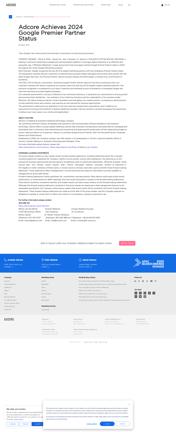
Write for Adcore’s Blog (11, 303)
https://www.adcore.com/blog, (63, 147)
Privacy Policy (18, 419)
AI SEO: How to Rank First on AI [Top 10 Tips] (93, 294)
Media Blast (45, 284)
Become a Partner (10, 297)
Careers (82, 264)
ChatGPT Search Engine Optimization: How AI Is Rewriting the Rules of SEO (102, 284)
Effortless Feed (46, 294)
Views (43, 287)
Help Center (45, 300)
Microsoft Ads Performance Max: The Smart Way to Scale (96, 281)
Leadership (7, 287)
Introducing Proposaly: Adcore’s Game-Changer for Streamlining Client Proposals (104, 300)
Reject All (25, 424)
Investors (93, 264)
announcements (29, 17)
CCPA (96, 342)
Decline (122, 424)
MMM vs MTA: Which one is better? (90, 290)
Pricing (43, 297)
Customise (12, 424)
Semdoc (44, 290)
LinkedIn (93, 147)
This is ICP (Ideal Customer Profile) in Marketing (93, 287)
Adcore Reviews (9, 306)
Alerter (43, 281)
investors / (19, 17)
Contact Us (7, 309)
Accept (107, 424)
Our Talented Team (10, 300)
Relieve (6, 290)
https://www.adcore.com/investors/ (34, 147)
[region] (25, 417)
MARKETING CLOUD (58, 5)
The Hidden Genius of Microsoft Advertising (92, 297)
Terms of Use (103, 342)
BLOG (120, 5)
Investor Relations (10, 284)
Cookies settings (92, 424)
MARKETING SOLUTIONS (83, 5)
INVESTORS (106, 5)
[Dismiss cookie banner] (129, 404)
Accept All (37, 424)
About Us (7, 281)
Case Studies (45, 309)
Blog (87, 264)
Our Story (86, 267)
